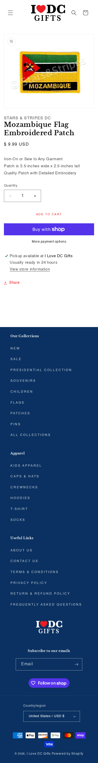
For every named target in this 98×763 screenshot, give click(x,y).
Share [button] (14, 283)
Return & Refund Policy (40, 593)
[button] (10, 13)
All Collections (30, 435)
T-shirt (19, 509)
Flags (17, 402)
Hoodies (20, 498)
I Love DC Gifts (39, 753)
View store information (30, 269)
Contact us (24, 561)
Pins (15, 424)
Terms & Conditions (34, 572)
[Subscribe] (76, 664)
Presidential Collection (41, 370)
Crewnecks (24, 487)
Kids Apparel (26, 465)
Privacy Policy (28, 583)
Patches (20, 413)
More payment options (49, 241)
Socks (17, 520)
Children (21, 391)
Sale (16, 359)
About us (21, 550)
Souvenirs (23, 381)
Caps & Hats (24, 476)
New (15, 348)
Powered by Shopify (68, 753)
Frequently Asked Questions (46, 604)
